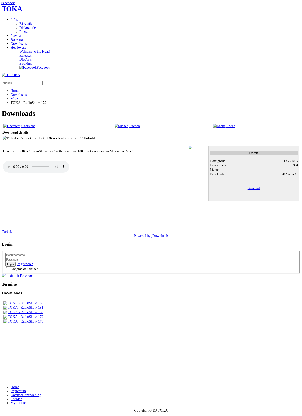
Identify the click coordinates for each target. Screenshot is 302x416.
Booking (17, 39)
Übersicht (28, 126)
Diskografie (27, 27)
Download (254, 188)
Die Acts (25, 59)
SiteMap (16, 399)
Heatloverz (18, 47)
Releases (25, 55)
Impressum (18, 391)
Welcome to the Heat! (34, 51)
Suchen (134, 126)
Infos (14, 19)
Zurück (7, 232)
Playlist (16, 35)
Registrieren (25, 264)
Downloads (19, 43)
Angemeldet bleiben (24, 269)
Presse (23, 31)
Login (10, 264)
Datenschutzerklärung (26, 395)
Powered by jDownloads (151, 236)
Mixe (14, 99)
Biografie (25, 23)
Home (15, 91)
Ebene (230, 126)
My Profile (18, 403)
